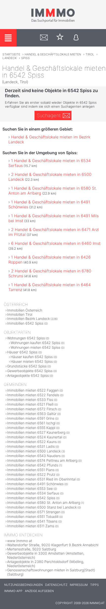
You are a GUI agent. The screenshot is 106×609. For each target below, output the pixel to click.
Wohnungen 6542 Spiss (26, 338)
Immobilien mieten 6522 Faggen (33, 390)
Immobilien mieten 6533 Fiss (30, 399)
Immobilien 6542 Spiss (25, 323)
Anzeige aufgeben (39, 591)
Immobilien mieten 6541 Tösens (32, 521)
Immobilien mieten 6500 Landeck (34, 451)
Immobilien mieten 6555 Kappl (31, 428)
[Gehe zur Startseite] (53, 21)
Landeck (9, 58)
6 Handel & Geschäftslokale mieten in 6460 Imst (56, 243)
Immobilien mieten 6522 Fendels (33, 395)
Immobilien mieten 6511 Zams (30, 526)
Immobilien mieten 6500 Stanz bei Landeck (42, 507)
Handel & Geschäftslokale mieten (53, 54)
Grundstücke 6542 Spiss (27, 366)
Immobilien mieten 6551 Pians (30, 470)
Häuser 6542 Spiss (22, 352)
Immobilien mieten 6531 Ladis (31, 446)
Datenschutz (56, 585)
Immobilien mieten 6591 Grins (30, 418)
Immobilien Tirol (19, 314)
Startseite (11, 54)
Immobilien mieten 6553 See (30, 488)
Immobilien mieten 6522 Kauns (32, 442)
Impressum (79, 585)
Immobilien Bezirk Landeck (28, 318)
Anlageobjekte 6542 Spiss (28, 375)
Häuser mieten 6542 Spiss (32, 361)
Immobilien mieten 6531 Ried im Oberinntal (41, 479)
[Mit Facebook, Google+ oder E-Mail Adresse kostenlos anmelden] (76, 38)
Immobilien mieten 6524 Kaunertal (34, 437)
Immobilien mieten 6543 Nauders (34, 456)
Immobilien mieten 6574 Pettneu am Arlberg (42, 460)
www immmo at (19, 541)
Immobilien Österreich (24, 310)
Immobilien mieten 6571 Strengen (33, 512)
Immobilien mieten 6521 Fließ (30, 404)
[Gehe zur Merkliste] (60, 38)
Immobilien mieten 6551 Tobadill (32, 516)
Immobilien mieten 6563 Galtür (31, 413)
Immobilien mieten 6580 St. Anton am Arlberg (43, 502)
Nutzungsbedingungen (23, 585)
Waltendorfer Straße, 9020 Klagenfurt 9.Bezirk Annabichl (52, 545)
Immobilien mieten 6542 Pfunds (32, 465)
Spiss (25, 58)
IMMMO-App (13, 591)
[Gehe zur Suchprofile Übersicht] (44, 38)
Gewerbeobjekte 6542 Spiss (30, 371)
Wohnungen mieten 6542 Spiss (35, 347)
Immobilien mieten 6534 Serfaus (33, 493)
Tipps (94, 585)
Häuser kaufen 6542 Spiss (32, 357)
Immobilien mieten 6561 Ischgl (31, 423)
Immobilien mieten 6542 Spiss (31, 498)
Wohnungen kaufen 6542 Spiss (35, 343)
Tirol (90, 54)
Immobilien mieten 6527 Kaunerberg (36, 432)
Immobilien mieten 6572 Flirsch (32, 409)
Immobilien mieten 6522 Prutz (31, 474)
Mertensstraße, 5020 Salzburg (31, 549)
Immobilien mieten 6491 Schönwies (35, 484)
